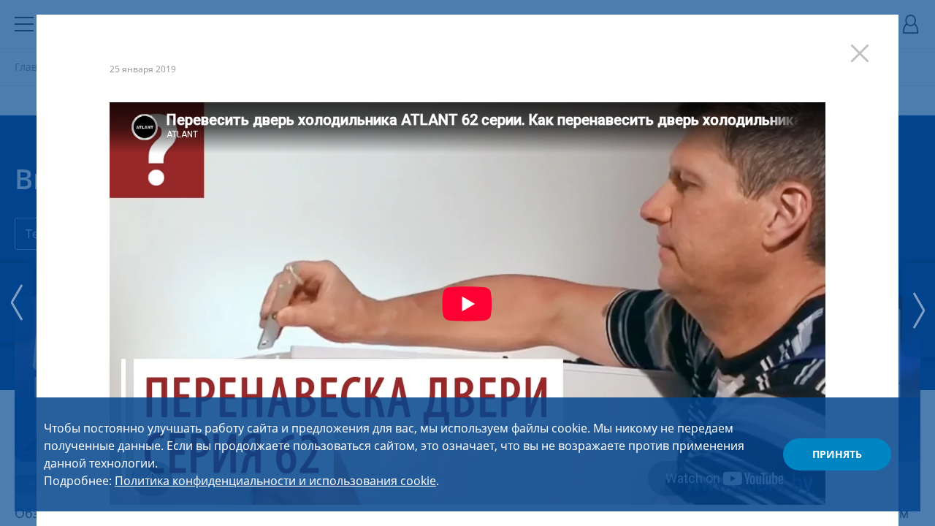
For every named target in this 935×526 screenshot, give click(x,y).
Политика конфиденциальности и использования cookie (275, 481)
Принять (837, 454)
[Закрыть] (867, 46)
